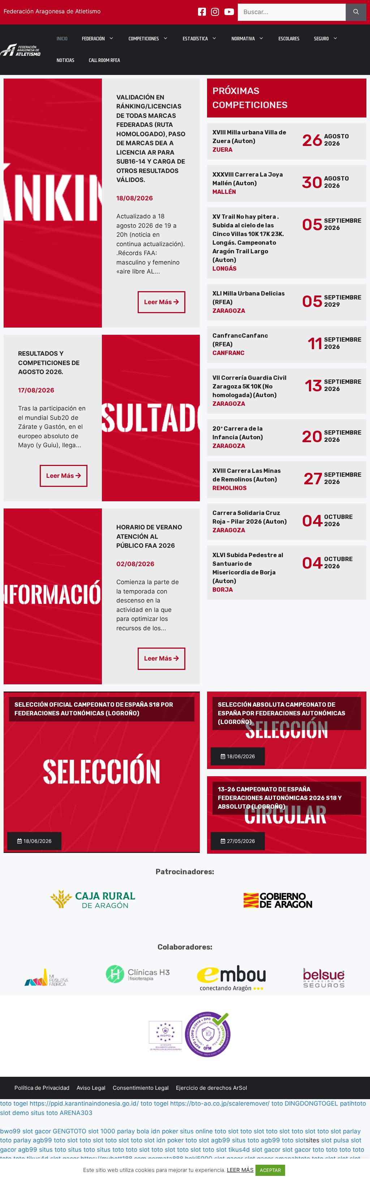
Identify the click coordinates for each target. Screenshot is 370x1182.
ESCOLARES (289, 38)
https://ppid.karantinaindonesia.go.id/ (84, 1103)
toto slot (226, 1131)
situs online (196, 1131)
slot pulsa (335, 1140)
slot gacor (36, 1131)
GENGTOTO (69, 1131)
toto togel (14, 1103)
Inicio (62, 38)
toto (277, 1103)
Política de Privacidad (41, 1087)
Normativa (243, 38)
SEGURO (321, 38)
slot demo (14, 1112)
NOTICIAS (65, 60)
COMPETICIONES (144, 38)
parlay (352, 1131)
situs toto (44, 1112)
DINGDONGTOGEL (311, 1103)
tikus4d (239, 1149)
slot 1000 (101, 1131)
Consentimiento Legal (141, 1087)
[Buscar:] (292, 12)
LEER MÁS (240, 1170)
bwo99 (10, 1131)
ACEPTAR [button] (270, 1170)
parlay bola (133, 1131)
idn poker (164, 1131)
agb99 (42, 1140)
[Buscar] (356, 12)
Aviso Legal (91, 1087)
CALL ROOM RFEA (104, 60)
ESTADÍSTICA (195, 38)
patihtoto (353, 1103)
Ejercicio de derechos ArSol (211, 1087)
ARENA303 (76, 1112)
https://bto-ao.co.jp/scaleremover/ (220, 1103)
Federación (93, 38)
